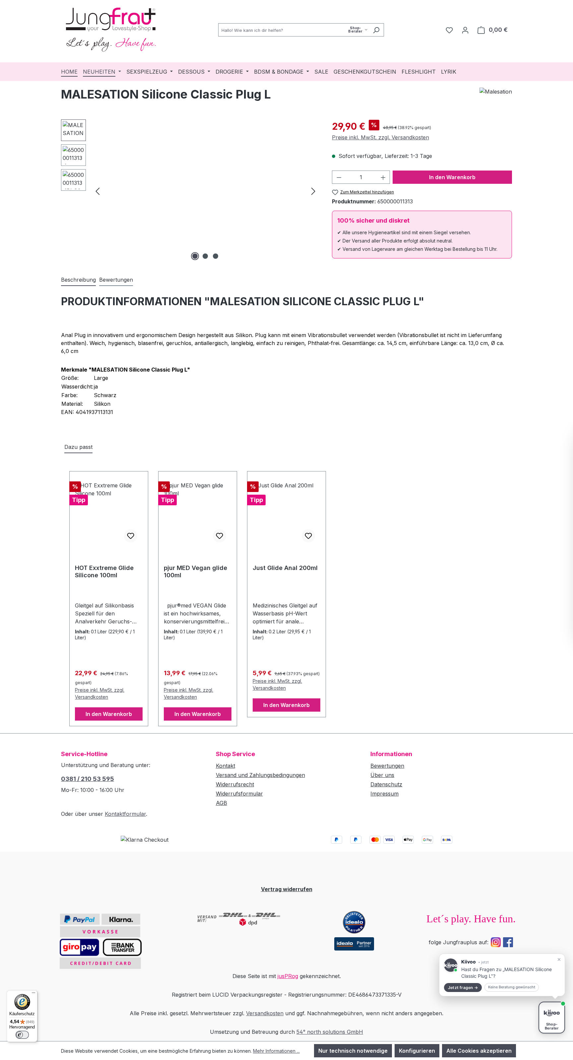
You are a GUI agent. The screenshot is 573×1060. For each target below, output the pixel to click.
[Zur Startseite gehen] (110, 28)
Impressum (384, 793)
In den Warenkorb (452, 177)
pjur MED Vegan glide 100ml (195, 571)
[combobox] (293, 29)
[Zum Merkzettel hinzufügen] (130, 535)
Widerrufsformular (239, 793)
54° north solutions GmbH (329, 1031)
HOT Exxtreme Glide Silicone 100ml (104, 571)
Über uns (382, 775)
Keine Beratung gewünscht (511, 987)
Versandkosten (265, 1013)
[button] (502, 975)
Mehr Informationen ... (276, 1051)
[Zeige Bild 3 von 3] (215, 256)
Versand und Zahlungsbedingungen (260, 775)
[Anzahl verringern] (339, 177)
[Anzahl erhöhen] (383, 177)
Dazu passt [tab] (78, 447)
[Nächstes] (313, 190)
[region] (189, 190)
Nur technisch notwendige (353, 1050)
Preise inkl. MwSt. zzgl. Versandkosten (380, 137)
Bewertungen (387, 765)
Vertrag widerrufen (286, 889)
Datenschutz (386, 784)
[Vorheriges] (97, 190)
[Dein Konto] (465, 29)
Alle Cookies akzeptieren (479, 1050)
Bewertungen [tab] (116, 279)
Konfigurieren (417, 1050)
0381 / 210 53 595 (87, 778)
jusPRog (288, 976)
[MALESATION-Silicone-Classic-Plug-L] (205, 190)
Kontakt (225, 765)
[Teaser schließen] (559, 959)
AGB (221, 803)
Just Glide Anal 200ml (285, 567)
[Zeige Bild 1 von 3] (195, 256)
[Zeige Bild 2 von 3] (205, 256)
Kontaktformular (125, 814)
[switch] (22, 1035)
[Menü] (33, 994)
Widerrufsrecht (235, 784)
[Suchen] (376, 29)
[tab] (78, 280)
